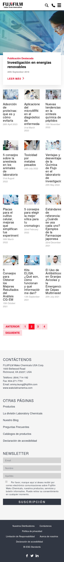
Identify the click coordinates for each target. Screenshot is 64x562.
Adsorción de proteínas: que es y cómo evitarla (10, 112)
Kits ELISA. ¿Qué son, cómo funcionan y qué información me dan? (32, 281)
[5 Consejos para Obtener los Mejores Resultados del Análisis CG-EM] (10, 260)
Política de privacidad (32, 531)
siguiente (12, 333)
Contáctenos (45, 525)
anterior (12, 326)
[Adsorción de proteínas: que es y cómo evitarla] (10, 94)
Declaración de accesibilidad (20, 440)
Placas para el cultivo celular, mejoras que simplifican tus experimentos (12, 222)
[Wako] (13, 5)
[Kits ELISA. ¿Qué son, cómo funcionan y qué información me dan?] (32, 260)
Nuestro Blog (10, 420)
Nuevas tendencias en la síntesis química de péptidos (53, 112)
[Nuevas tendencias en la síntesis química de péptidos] (53, 94)
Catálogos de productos (17, 434)
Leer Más (14, 78)
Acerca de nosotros (49, 536)
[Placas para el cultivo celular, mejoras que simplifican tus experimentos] (10, 200)
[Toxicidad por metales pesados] (32, 145)
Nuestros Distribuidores (24, 525)
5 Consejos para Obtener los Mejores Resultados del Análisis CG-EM (10, 285)
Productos (9, 406)
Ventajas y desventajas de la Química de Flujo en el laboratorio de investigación (55, 168)
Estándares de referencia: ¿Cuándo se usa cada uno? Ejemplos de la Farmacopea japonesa (54, 224)
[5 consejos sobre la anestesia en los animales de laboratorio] (10, 145)
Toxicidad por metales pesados (30, 160)
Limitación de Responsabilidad (20, 536)
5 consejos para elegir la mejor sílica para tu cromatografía (34, 217)
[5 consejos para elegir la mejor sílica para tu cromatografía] (32, 200)
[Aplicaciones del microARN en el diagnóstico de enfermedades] (32, 94)
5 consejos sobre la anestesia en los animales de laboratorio (10, 165)
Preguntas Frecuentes (16, 427)
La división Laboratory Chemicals (22, 413)
